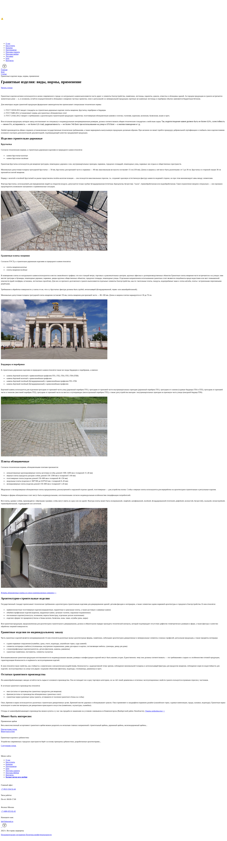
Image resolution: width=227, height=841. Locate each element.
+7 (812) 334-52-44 (8, 789)
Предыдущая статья (9, 729)
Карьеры (9, 48)
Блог (7, 58)
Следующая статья (8, 746)
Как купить (10, 46)
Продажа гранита (13, 52)
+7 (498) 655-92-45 (8, 811)
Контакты (10, 61)
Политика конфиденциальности (39, 835)
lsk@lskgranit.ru (7, 821)
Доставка (9, 56)
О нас (8, 44)
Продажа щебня (12, 54)
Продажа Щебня (12, 773)
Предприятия (11, 50)
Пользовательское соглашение (13, 835)
